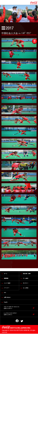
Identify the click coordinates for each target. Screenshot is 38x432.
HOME (2, 6)
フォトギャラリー (11, 6)
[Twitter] (20, 321)
